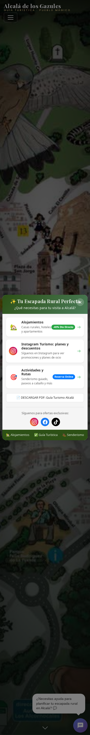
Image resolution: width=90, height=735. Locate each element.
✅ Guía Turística (46, 435)
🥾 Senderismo (73, 435)
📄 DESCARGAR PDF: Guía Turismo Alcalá (45, 397)
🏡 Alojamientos (17, 435)
